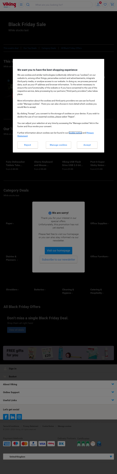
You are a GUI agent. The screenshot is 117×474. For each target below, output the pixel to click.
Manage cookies (58, 145)
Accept (87, 145)
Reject (27, 145)
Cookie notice (75, 133)
